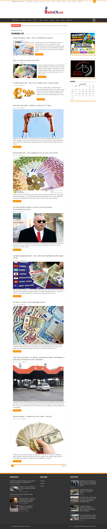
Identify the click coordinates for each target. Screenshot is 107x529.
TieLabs (94, 526)
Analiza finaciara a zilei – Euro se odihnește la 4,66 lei (33, 38)
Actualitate (36, 1)
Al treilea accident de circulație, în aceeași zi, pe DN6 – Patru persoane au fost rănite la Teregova (88, 508)
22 (89, 93)
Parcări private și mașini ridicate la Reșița (21, 494)
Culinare (43, 1)
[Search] (94, 1)
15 (89, 91)
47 (27, 491)
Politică (22, 40)
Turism (69, 1)
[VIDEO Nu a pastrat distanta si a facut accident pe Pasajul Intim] (14, 488)
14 (86, 91)
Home (13, 30)
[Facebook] (70, 526)
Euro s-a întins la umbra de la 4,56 (26, 60)
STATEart (82, 526)
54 (19, 484)
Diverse (48, 1)
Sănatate (64, 1)
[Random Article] (94, 20)
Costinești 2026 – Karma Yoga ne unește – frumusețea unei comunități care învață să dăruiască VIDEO (88, 499)
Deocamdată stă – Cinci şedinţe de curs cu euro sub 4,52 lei (35, 153)
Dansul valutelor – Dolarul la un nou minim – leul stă (32, 416)
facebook (42, 480)
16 (93, 91)
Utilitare (58, 1)
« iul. (72, 99)
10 (72, 91)
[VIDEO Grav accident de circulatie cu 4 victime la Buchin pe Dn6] (14, 508)
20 (83, 93)
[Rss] (68, 526)
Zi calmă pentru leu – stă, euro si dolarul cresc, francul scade (35, 83)
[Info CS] (53, 10)
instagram (42, 483)
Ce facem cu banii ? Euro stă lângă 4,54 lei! (29, 302)
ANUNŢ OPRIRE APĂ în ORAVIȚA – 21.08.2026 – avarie (86, 491)
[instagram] (71, 526)
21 (86, 93)
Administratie (30, 1)
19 (79, 93)
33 (19, 496)
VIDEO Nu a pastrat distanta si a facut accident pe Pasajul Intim (27, 488)
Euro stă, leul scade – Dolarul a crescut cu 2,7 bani (32, 105)
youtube (42, 486)
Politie (53, 1)
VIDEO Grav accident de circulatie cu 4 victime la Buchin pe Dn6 (26, 507)
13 (83, 91)
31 (27, 503)
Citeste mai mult (39, 54)
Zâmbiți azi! (80, 1)
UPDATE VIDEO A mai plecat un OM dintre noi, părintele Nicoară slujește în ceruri (27, 500)
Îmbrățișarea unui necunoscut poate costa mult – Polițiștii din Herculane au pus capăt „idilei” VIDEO (44, 25)
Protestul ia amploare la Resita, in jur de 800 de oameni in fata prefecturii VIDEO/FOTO (22, 481)
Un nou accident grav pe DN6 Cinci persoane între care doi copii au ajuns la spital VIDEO (88, 516)
